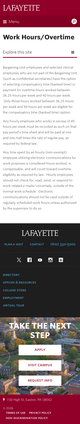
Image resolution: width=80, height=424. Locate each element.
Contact (37, 244)
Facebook (29, 260)
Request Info (40, 380)
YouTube (40, 260)
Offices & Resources (19, 282)
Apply (40, 349)
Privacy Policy (40, 412)
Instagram (50, 260)
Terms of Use (15, 412)
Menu (14, 21)
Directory (11, 275)
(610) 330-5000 (63, 244)
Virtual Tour (13, 305)
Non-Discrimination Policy (27, 418)
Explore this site (17, 52)
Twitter (19, 260)
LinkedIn (61, 260)
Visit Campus (40, 364)
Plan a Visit (13, 244)
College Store (14, 290)
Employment (13, 298)
